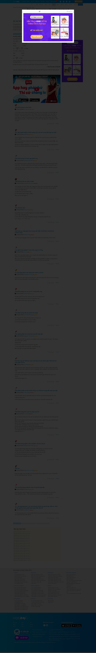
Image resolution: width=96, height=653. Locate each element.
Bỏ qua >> (69, 11)
